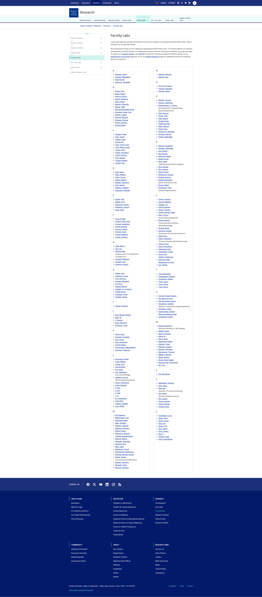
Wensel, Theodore (165, 349)
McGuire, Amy (120, 444)
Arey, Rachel (119, 80)
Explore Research (152, 56)
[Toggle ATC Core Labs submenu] (101, 62)
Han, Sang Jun (120, 279)
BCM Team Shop (161, 561)
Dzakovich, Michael (122, 190)
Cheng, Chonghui (122, 153)
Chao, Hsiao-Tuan (122, 145)
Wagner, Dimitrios (165, 326)
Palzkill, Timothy (164, 100)
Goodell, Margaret (122, 259)
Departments (118, 553)
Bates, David (120, 102)
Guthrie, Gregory (122, 264)
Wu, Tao (161, 365)
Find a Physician (77, 519)
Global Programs (77, 557)
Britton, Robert (121, 115)
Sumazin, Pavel (164, 260)
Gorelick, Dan (120, 262)
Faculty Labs (141, 20)
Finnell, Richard (121, 227)
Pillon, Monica (163, 126)
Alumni (116, 577)
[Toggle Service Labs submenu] (101, 67)
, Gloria (126, 205)
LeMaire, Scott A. (121, 377)
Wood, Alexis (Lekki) (166, 360)
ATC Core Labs (156, 20)
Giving (115, 573)
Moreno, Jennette (122, 462)
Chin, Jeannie (120, 158)
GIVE (157, 3)
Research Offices (100, 20)
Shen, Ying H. (163, 215)
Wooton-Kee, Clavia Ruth (168, 362)
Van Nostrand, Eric (165, 298)
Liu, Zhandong (120, 398)
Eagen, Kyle (119, 199)
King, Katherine (121, 342)
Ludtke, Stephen (121, 404)
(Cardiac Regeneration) (124, 436)
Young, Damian (164, 401)
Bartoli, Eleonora (121, 99)
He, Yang (118, 284)
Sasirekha (169, 146)
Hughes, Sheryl (121, 297)
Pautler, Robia (163, 121)
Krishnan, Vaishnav (122, 350)
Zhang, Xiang (163, 421)
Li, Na (117, 390)
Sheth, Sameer (164, 220)
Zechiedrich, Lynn (165, 416)
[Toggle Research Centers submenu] (101, 47)
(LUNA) (161, 257)
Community (107, 3)
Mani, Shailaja (120, 423)
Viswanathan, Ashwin (166, 312)
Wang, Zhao (163, 339)
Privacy (181, 586)
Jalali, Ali (118, 317)
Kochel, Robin (120, 345)
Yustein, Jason (163, 407)
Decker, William (121, 180)
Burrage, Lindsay (121, 120)
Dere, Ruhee (120, 185)
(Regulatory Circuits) (166, 262)
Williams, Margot (165, 355)
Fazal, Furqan (120, 219)
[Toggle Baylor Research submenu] (101, 38)
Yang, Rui (161, 388)
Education (86, 3)
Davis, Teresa (120, 177)
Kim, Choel (119, 340)
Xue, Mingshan (164, 374)
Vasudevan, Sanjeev (166, 304)
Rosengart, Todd (164, 188)
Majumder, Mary (121, 420)
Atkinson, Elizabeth (122, 82)
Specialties (75, 503)
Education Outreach (79, 553)
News (157, 565)
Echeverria (119, 205)
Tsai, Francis (163, 287)
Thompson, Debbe (165, 279)
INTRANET (171, 3)
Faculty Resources (120, 511)
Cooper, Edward (121, 160)
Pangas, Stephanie (165, 103)
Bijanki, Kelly (120, 107)
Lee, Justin (119, 369)
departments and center (120, 56)
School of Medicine (120, 515)
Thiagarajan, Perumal (166, 276)
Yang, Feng (162, 386)
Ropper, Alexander (165, 180)
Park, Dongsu (163, 113)
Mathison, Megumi (122, 433)
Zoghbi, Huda (163, 437)
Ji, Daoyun (119, 320)
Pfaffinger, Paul (164, 124)
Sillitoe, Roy (162, 236)
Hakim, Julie (119, 273)
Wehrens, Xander (165, 347)
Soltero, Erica (163, 244)
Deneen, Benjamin (122, 182)
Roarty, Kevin (163, 172)
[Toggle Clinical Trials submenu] (101, 52)
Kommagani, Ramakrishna (125, 347)
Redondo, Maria (164, 156)
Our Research (160, 503)
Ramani (161, 146)
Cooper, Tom (120, 163)
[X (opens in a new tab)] (182, 3)
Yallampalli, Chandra (166, 383)
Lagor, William (120, 362)
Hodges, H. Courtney (123, 289)
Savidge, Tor (163, 205)
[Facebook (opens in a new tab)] (178, 3)
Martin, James (120, 431)
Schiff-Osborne (164, 207)
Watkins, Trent (164, 344)
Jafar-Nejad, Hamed (123, 315)
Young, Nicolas (164, 404)
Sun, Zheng (162, 265)
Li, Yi (117, 396)
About (116, 3)
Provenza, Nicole (164, 134)
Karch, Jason (120, 334)
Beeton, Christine (122, 104)
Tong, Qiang (163, 284)
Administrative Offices (121, 561)
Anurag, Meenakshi (122, 77)
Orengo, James (164, 91)
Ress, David (162, 161)
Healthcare (75, 3)
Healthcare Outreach (79, 549)
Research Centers (114, 20)
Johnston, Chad (121, 325)
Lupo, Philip (119, 406)
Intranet (190, 586)
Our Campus (118, 549)
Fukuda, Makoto (121, 234)
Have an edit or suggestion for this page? (81, 590)
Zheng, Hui (162, 426)
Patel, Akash (163, 118)
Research (96, 3)
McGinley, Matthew (122, 441)
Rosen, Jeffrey (163, 185)
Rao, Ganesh (163, 169)
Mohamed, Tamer (122, 449)
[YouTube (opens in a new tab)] (185, 3)
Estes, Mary (119, 210)
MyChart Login (76, 507)
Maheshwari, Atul (122, 418)
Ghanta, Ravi (120, 251)
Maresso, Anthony (122, 428)
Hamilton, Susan (121, 276)
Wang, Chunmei (164, 334)
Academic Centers (120, 557)
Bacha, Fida (119, 91)
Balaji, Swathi (120, 94)
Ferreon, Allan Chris (122, 221)
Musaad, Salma (121, 465)
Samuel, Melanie (164, 202)
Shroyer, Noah (163, 228)
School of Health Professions (124, 527)
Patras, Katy (163, 116)
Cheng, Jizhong (121, 155)
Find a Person (160, 553)
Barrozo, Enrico (121, 96)
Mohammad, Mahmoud (124, 452)
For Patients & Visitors (79, 511)
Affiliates (116, 565)
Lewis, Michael (120, 385)
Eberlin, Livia (120, 202)
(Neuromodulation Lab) (167, 314)
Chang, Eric (119, 142)
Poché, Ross (163, 129)
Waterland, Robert (165, 341)
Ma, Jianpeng (120, 415)
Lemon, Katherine (122, 383)
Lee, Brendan (120, 367)
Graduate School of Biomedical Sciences (128, 519)
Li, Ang (117, 388)
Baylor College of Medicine (90, 26)
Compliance (159, 573)
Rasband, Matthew (165, 148)
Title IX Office (160, 569)
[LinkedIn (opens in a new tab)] (189, 3)
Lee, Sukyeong (120, 372)
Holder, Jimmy (120, 292)
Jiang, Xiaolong (121, 323)
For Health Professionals (80, 515)
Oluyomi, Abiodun (165, 89)
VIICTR (141, 54)
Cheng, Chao (120, 150)
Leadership (117, 569)
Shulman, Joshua (164, 231)
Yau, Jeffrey (162, 393)
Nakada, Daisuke (164, 74)
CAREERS (163, 3)
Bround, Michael (121, 117)
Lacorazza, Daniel (122, 359)
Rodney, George (164, 177)
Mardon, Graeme (121, 426)
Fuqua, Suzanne (121, 237)
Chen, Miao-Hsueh (122, 147)
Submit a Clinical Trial (185, 19)
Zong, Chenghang (165, 439)
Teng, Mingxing (164, 274)
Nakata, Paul (163, 77)
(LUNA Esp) (169, 257)
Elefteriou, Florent (122, 207)
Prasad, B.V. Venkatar (166, 132)
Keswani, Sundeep (122, 337)
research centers (127, 54)
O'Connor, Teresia (165, 86)
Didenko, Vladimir (122, 188)
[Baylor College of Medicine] (73, 12)
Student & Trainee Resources (124, 507)
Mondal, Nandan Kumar (124, 454)
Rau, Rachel (162, 151)
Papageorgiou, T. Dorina (167, 105)
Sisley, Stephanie (164, 239)
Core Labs (159, 507)
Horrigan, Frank (121, 294)
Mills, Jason (119, 447)
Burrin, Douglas (121, 123)
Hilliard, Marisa (121, 286)
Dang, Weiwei (120, 175)
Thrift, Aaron (163, 282)
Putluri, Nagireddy (165, 137)
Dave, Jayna (119, 172)
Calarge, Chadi (120, 134)
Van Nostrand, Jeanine (167, 301)
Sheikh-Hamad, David (166, 212)
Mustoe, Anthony (122, 468)
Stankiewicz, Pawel (165, 252)
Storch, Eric (162, 254)
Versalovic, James (165, 309)
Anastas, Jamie (120, 74)
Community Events (78, 561)
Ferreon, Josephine (122, 224)
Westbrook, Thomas (166, 352)
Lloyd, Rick (119, 401)
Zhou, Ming (162, 429)
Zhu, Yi (161, 434)
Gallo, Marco (120, 246)
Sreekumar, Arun (164, 249)
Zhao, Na (161, 423)
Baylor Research (85, 20)
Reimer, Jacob (163, 159)
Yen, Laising (162, 399)
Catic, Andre (120, 137)
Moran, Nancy (120, 457)
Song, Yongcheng (165, 246)
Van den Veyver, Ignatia (167, 296)
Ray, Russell (162, 154)
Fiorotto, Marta (121, 229)
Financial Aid (118, 535)
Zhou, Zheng (163, 431)
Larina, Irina (119, 364)
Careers (158, 557)
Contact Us (159, 549)
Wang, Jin (162, 336)
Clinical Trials (127, 20)
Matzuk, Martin (121, 439)
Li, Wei (117, 393)
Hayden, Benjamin (122, 281)
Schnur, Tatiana (164, 210)
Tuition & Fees (118, 531)
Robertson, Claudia (165, 175)
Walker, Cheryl (163, 331)
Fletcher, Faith (120, 232)
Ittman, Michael (121, 306)
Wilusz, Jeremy (163, 357)
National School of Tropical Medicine (127, 523)
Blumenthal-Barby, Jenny (124, 109)
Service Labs (169, 20)
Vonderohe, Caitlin (165, 317)
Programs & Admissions (122, 503)
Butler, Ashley (120, 125)
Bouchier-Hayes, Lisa (123, 112)
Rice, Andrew (163, 167)
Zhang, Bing (163, 418)
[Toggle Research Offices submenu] (101, 43)
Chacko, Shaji (120, 139)
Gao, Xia (118, 249)
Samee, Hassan (164, 199)
